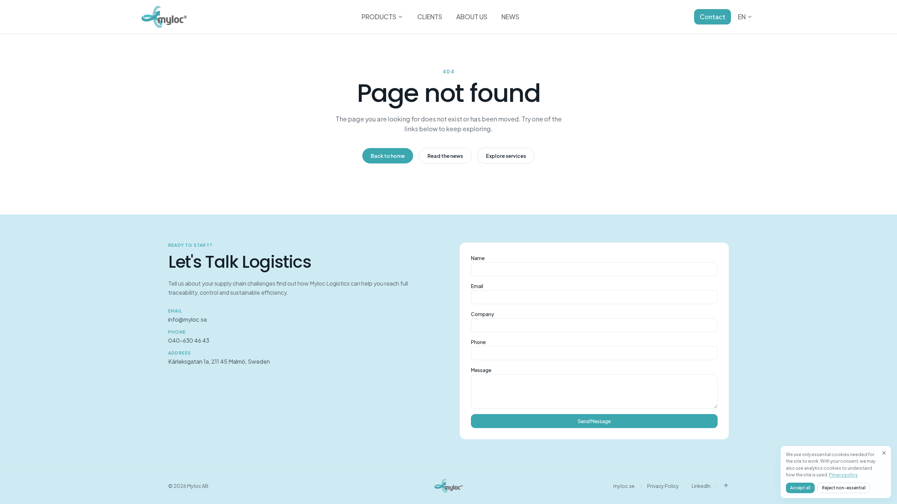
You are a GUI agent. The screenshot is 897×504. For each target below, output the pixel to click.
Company (482, 314)
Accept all (800, 487)
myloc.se (624, 486)
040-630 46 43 (188, 340)
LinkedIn (701, 486)
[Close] (884, 453)
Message (481, 370)
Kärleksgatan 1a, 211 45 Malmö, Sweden (219, 361)
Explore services (506, 156)
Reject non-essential (843, 487)
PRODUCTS (379, 17)
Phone (478, 342)
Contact (712, 17)
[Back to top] (726, 486)
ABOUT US (471, 17)
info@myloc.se (187, 319)
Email (477, 286)
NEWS (510, 17)
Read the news (445, 156)
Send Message (594, 421)
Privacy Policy (663, 486)
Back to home (388, 156)
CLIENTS (429, 17)
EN (742, 17)
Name (478, 258)
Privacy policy (843, 474)
